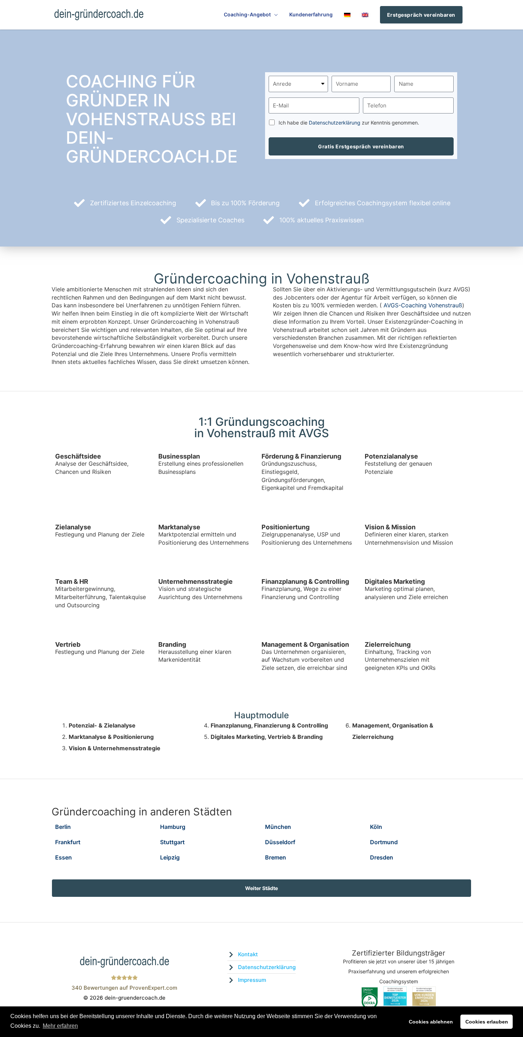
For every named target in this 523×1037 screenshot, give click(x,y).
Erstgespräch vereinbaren (421, 15)
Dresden (381, 857)
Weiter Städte (261, 888)
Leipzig (170, 857)
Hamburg (172, 826)
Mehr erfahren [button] (60, 1026)
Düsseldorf (280, 842)
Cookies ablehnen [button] (431, 1022)
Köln (376, 826)
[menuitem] (347, 14)
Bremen (275, 857)
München (278, 826)
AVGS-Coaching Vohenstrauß (423, 305)
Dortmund (384, 842)
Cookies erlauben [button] (486, 1022)
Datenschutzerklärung (334, 123)
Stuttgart (172, 842)
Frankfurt (67, 842)
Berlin (63, 826)
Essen (63, 857)
